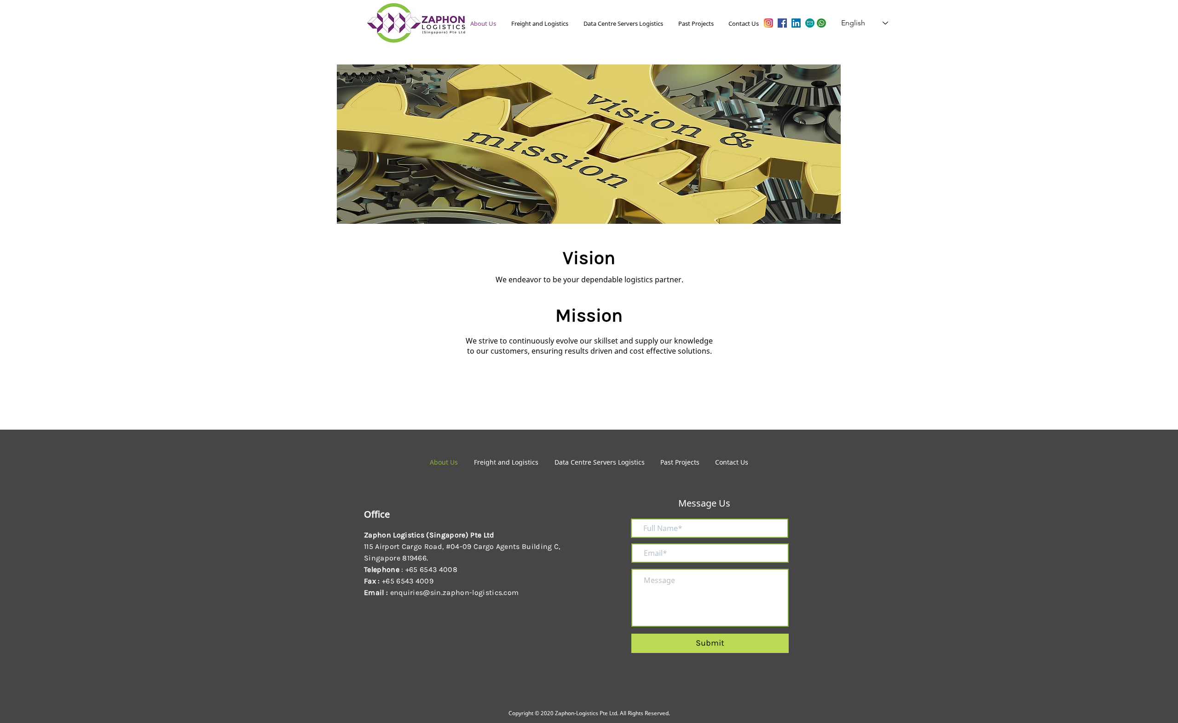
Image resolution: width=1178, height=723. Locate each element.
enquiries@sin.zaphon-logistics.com (454, 592)
